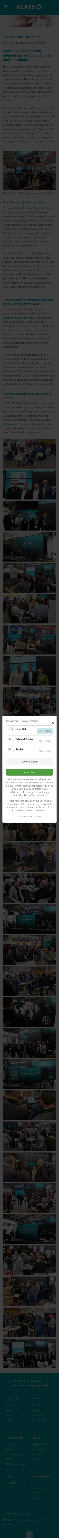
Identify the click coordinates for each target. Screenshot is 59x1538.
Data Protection (25, 816)
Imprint (37, 816)
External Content (24, 739)
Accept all (29, 772)
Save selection (29, 761)
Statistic (20, 749)
